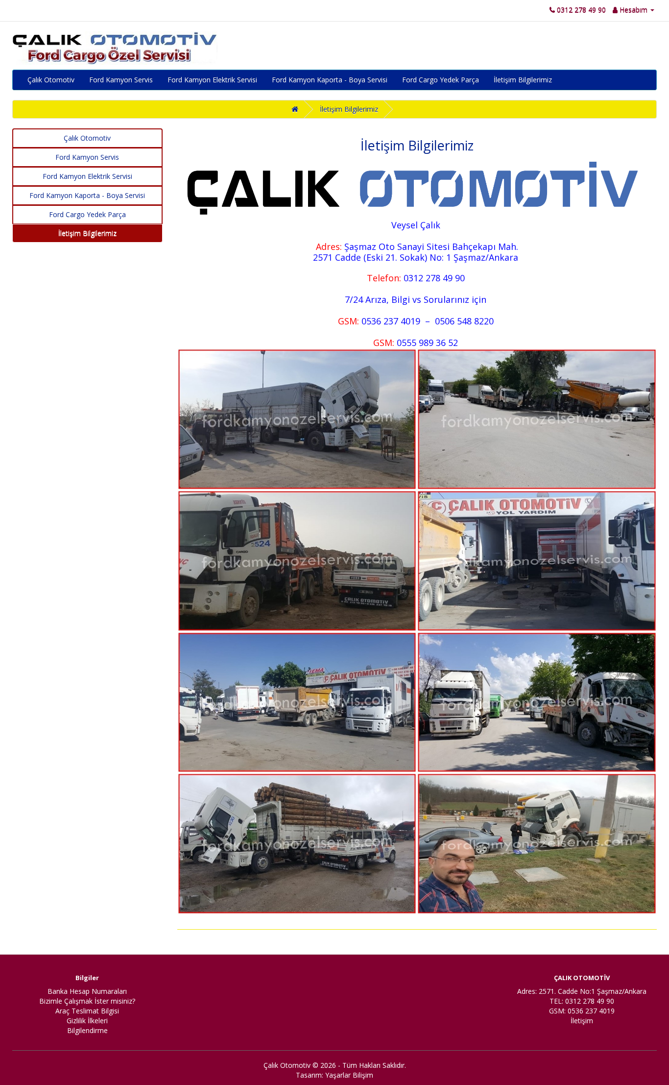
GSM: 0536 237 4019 (582, 1010)
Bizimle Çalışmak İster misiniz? (87, 1001)
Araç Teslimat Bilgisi (87, 1010)
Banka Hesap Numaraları (87, 991)
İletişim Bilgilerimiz (523, 79)
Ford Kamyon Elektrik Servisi (212, 79)
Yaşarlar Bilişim (349, 1075)
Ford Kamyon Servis (121, 79)
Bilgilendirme (87, 1030)
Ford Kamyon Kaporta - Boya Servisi (329, 79)
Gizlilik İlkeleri (87, 1020)
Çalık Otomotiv (50, 79)
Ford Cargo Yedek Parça (440, 79)
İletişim (582, 1020)
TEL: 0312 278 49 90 (582, 1001)
